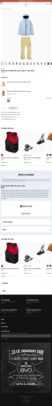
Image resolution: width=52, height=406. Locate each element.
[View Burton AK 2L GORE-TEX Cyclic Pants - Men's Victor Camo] (30, 63)
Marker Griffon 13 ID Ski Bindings (32, 157)
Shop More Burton (26, 213)
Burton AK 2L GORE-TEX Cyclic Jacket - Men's (19, 82)
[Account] (47, 4)
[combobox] (26, 8)
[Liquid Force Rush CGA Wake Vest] (12, 142)
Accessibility (26, 402)
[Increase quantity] (5, 108)
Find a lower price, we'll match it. (7, 311)
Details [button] (18, 114)
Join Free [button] (18, 112)
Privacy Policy (26, 398)
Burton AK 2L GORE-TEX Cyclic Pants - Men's (18, 91)
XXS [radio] (8, 100)
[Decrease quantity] (2, 108)
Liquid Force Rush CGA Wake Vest (10, 157)
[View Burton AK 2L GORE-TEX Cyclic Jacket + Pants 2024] (2, 63)
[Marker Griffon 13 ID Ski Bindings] (34, 142)
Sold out (13, 108)
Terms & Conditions (26, 400)
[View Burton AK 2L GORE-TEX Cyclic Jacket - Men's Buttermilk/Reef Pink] (6, 63)
